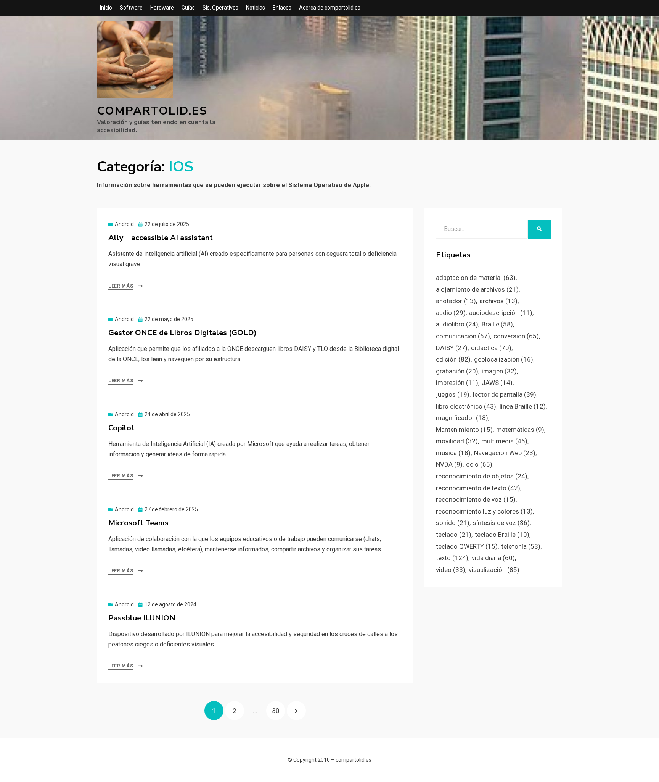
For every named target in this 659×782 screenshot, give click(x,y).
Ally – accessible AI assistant (160, 238)
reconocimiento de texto (478, 488)
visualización (494, 570)
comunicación (463, 336)
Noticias (255, 8)
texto (452, 558)
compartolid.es (152, 111)
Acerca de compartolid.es (329, 8)
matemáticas (520, 429)
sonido (452, 523)
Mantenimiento (464, 429)
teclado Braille (502, 534)
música (453, 453)
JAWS (497, 382)
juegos (452, 394)
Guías (188, 8)
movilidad (457, 441)
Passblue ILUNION (141, 618)
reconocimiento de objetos (481, 476)
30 (278, 710)
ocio (479, 464)
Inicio (106, 8)
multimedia (504, 441)
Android (124, 224)
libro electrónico (466, 406)
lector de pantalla (504, 394)
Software (131, 8)
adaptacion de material (476, 277)
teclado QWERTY (467, 546)
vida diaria (493, 558)
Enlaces (282, 8)
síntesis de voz (501, 523)
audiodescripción (500, 313)
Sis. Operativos (220, 8)
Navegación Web (504, 453)
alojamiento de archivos (477, 289)
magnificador (462, 418)
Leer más (120, 286)
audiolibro (457, 324)
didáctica (491, 348)
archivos (498, 301)
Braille (497, 324)
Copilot (121, 428)
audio (451, 313)
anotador (456, 301)
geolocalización (503, 359)
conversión (516, 336)
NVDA (449, 464)
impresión (457, 382)
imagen (499, 371)
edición (453, 359)
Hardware (162, 8)
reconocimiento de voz (476, 499)
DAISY (452, 348)
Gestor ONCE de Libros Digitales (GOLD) (182, 333)
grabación (457, 371)
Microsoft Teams (138, 523)
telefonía (520, 546)
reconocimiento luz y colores (484, 511)
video (450, 570)
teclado (453, 534)
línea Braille (523, 406)
